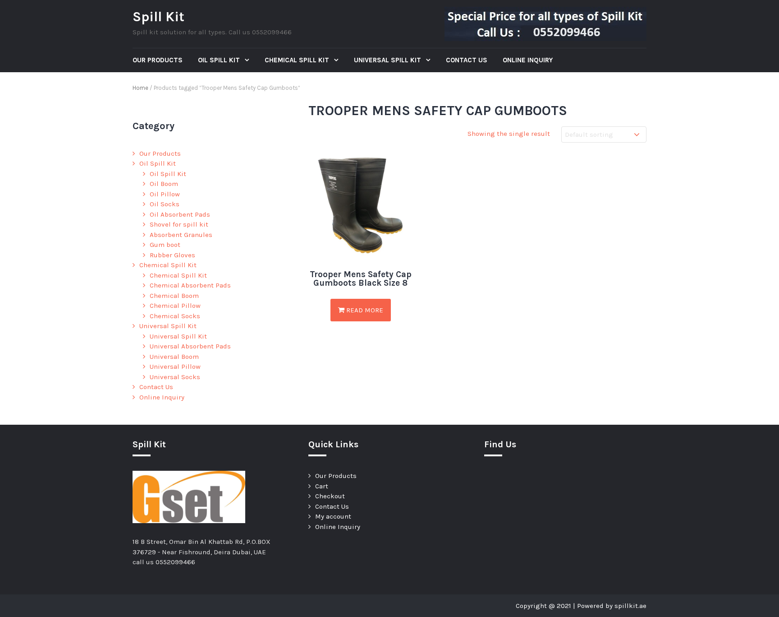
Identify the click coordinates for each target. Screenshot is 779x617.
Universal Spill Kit (388, 60)
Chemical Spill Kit (298, 60)
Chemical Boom (174, 296)
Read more (363, 310)
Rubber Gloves (172, 255)
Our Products (158, 60)
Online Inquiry (528, 60)
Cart (321, 486)
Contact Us (466, 60)
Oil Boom (164, 184)
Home (140, 87)
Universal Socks (175, 377)
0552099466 (175, 562)
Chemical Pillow (175, 306)
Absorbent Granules (181, 235)
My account (333, 516)
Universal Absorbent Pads (190, 346)
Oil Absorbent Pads (180, 214)
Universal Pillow (175, 366)
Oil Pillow (165, 194)
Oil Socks (164, 204)
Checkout (330, 496)
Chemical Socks (175, 316)
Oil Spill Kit (220, 60)
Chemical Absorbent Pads (190, 285)
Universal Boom (174, 357)
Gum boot (165, 245)
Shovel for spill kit (179, 224)
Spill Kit (158, 17)
